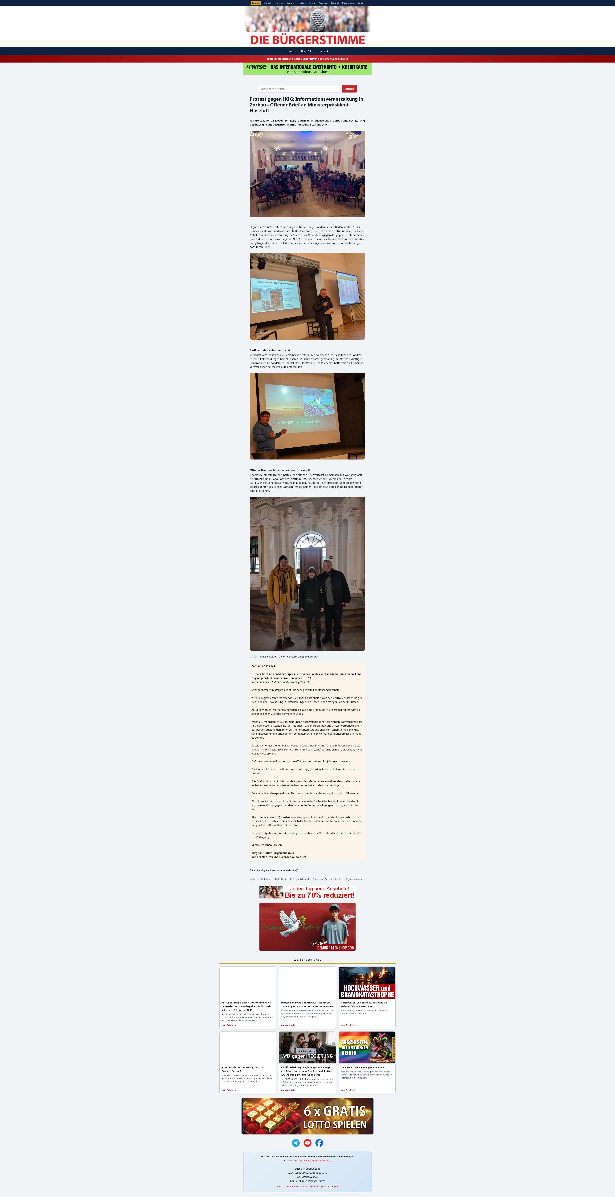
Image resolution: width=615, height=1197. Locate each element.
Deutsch (256, 3)
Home (290, 51)
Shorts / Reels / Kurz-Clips (292, 1186)
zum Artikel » (228, 1025)
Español (291, 3)
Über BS (306, 51)
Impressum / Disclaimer (324, 1186)
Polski (312, 3)
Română (335, 3)
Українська (348, 3)
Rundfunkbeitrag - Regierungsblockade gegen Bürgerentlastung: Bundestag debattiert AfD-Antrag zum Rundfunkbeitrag (307, 1071)
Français (279, 3)
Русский (323, 3)
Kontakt (323, 51)
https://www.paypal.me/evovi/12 (313, 1160)
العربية (360, 3)
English (267, 3)
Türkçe (302, 3)
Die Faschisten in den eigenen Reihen (362, 1067)
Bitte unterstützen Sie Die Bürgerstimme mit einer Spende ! (307, 58)
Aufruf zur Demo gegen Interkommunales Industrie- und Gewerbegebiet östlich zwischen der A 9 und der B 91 (246, 1006)
